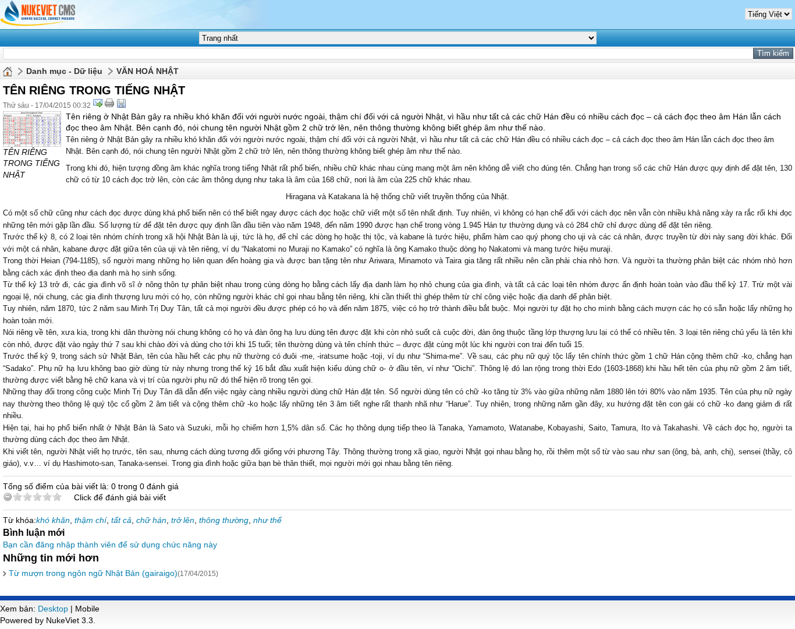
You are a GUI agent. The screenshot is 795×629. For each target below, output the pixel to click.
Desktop (53, 608)
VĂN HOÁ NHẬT (147, 71)
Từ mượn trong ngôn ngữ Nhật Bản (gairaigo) (93, 573)
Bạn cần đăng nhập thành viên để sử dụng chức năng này (110, 544)
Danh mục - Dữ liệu (64, 71)
